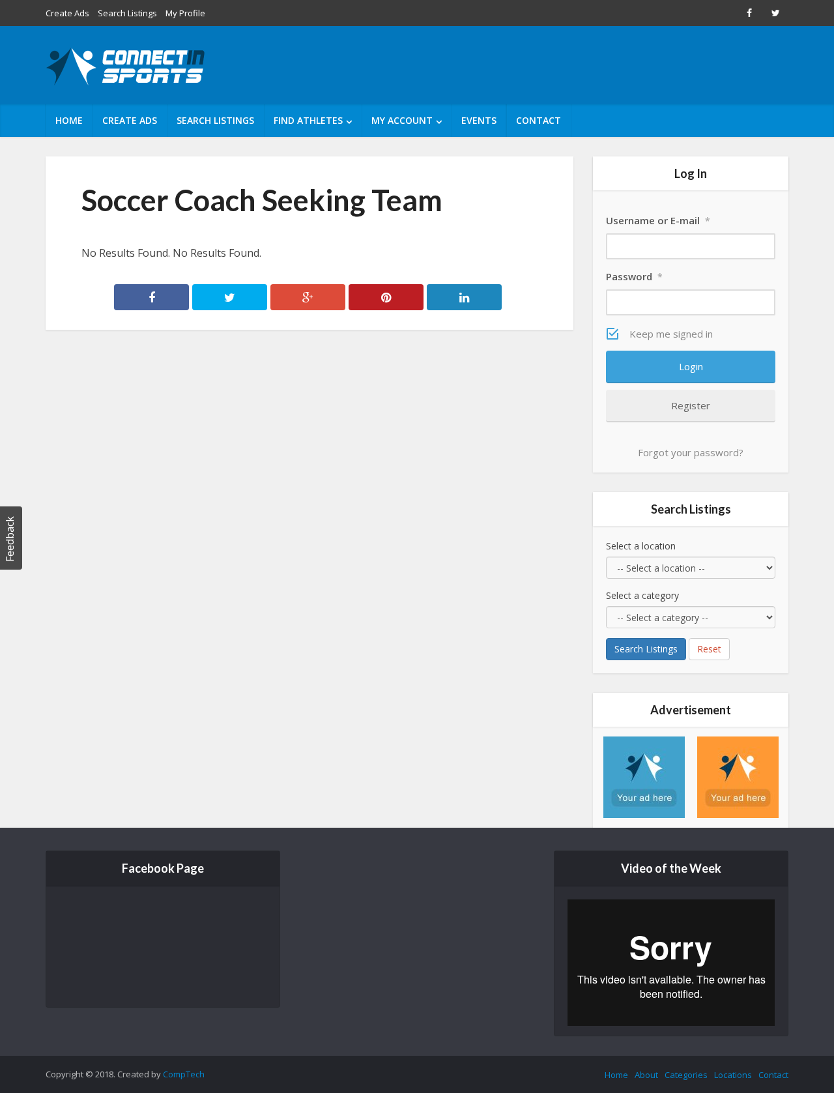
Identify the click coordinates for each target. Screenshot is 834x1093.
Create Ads (67, 13)
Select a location (641, 546)
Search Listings (127, 13)
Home (69, 120)
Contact (538, 120)
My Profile (185, 13)
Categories (686, 1075)
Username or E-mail (658, 220)
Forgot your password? (690, 452)
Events (478, 120)
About (646, 1075)
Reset (709, 649)
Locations (733, 1075)
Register (690, 405)
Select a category (642, 595)
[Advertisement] (551, 65)
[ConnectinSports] (127, 66)
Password (634, 276)
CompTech (184, 1074)
